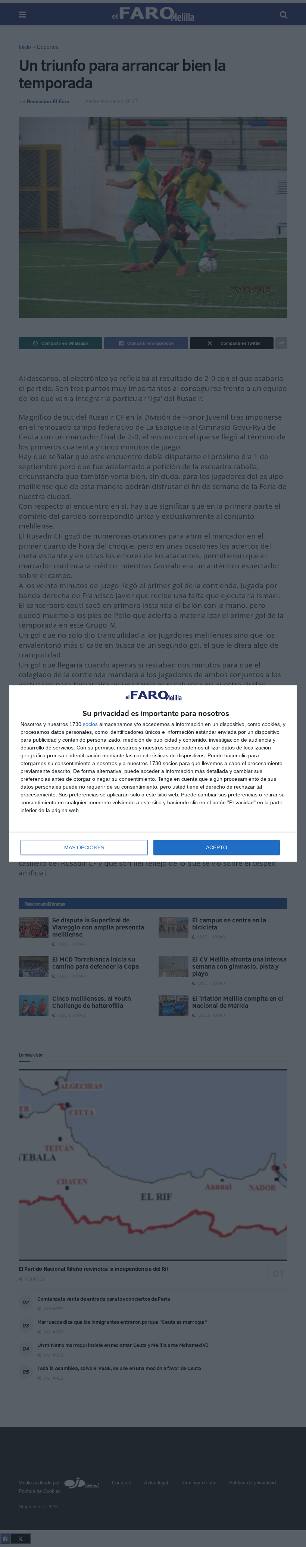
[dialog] (153, 773)
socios (90, 724)
